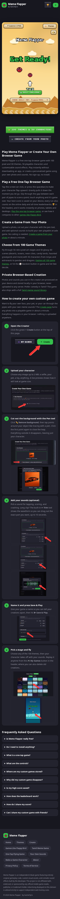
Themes (20, 842)
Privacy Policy (12, 866)
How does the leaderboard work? (22, 796)
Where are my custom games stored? (24, 771)
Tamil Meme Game (40, 848)
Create (32, 842)
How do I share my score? (18, 804)
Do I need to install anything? (20, 747)
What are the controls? (17, 763)
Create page (46, 307)
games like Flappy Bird (30, 214)
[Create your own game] (55, 5)
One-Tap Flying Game (15, 854)
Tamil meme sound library (34, 290)
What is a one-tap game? (18, 755)
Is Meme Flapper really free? (20, 738)
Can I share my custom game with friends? (27, 812)
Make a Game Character (16, 860)
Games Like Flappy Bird (16, 848)
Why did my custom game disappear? (24, 779)
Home (8, 842)
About (36, 860)
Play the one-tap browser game (26, 211)
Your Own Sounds (38, 854)
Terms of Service (30, 866)
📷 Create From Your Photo (30, 139)
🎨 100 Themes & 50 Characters (30, 129)
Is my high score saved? (17, 788)
